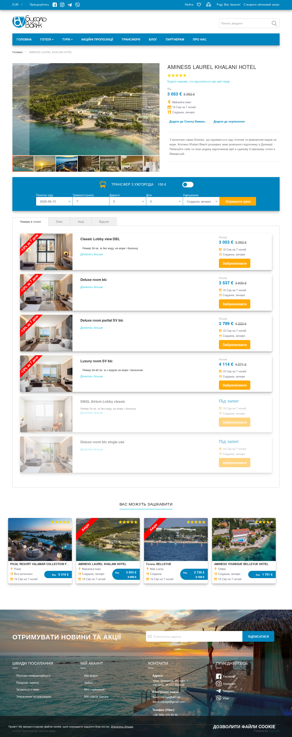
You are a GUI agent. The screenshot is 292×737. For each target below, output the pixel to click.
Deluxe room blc (93, 279)
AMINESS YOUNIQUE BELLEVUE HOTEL (241, 564)
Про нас (199, 39)
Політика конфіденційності (33, 675)
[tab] (30, 221)
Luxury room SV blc (96, 360)
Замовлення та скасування (33, 696)
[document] (146, 726)
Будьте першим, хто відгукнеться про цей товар (198, 81)
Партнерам (175, 39)
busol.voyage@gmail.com (169, 702)
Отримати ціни (238, 201)
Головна (24, 39)
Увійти (189, 4)
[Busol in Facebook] (55, 6)
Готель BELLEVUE (158, 564)
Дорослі (114, 195)
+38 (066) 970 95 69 (165, 715)
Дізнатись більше (122, 726)
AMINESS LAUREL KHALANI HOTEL (102, 564)
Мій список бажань (96, 696)
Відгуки (104, 221)
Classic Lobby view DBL (100, 238)
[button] (18, 5)
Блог (153, 39)
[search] (274, 23)
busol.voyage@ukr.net (166, 697)
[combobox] (249, 23)
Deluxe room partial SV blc (101, 320)
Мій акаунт (91, 675)
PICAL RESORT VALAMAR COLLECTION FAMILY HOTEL (47, 564)
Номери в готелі (30, 221)
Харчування (190, 195)
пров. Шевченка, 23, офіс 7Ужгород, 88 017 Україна (170, 683)
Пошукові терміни (27, 682)
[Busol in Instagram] (62, 6)
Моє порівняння (94, 689)
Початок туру (44, 195)
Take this (187, 184)
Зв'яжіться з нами (27, 689)
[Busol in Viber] (77, 6)
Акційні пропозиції (97, 39)
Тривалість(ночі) (83, 195)
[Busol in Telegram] (70, 6)
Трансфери (131, 39)
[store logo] (29, 21)
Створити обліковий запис (262, 4)
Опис (59, 221)
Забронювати (235, 263)
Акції (81, 221)
